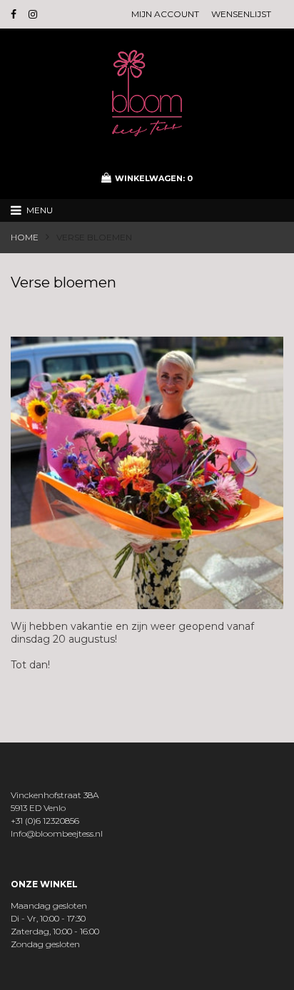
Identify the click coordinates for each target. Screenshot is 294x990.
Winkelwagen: (154, 178)
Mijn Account (165, 14)
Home (25, 237)
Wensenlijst (241, 14)
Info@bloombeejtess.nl (57, 833)
